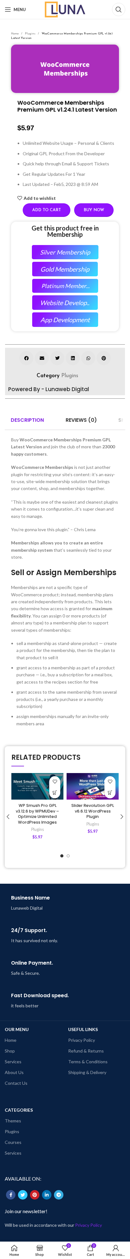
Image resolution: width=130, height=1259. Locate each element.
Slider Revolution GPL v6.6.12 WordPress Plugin (92, 811)
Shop (10, 1050)
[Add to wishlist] (54, 781)
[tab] (27, 420)
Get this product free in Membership (65, 231)
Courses (13, 1142)
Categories (19, 1110)
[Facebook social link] (10, 1195)
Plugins (30, 33)
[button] (26, 358)
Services (13, 1061)
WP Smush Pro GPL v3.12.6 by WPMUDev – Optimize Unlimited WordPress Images (37, 814)
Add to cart (46, 210)
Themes (13, 1120)
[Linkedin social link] (46, 1195)
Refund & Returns (86, 1050)
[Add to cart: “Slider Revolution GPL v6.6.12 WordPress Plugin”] (109, 792)
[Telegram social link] (58, 1195)
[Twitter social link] (22, 1195)
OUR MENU (17, 1029)
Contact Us (16, 1083)
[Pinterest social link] (34, 1195)
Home (15, 33)
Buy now (94, 210)
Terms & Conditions (88, 1061)
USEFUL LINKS (83, 1029)
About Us (14, 1072)
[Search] (118, 9)
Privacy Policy (81, 1040)
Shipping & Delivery (87, 1072)
